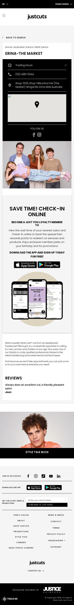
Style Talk (21, 536)
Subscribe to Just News (40, 505)
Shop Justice (21, 525)
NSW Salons (41, 47)
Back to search (16, 37)
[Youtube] (51, 476)
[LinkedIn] (58, 476)
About (21, 520)
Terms (56, 527)
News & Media (56, 515)
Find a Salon (21, 515)
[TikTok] (43, 476)
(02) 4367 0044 (24, 74)
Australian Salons (23, 47)
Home (8, 47)
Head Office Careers (21, 547)
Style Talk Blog (37, 452)
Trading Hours (24, 65)
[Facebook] (28, 476)
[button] (37, 104)
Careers (21, 542)
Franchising (55, 540)
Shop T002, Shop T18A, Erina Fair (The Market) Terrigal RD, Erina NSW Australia (38, 85)
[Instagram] (36, 476)
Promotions (21, 531)
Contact (56, 521)
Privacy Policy (56, 534)
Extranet (56, 546)
